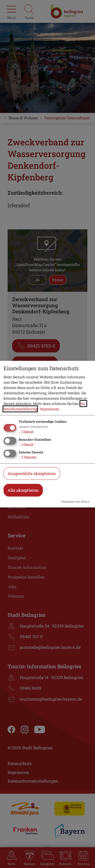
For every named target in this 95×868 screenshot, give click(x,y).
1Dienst (26, 431)
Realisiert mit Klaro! (75, 501)
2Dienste (27, 457)
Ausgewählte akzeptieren (32, 473)
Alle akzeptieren (23, 490)
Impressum (49, 408)
